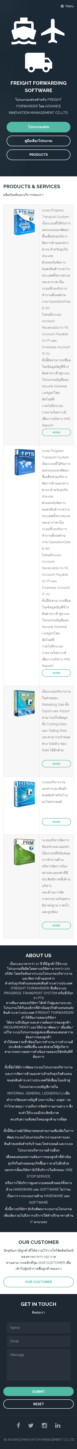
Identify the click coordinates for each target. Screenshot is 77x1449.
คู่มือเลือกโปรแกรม (38, 141)
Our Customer (38, 1282)
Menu (69, 6)
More (56, 432)
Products (38, 155)
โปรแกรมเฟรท (38, 127)
